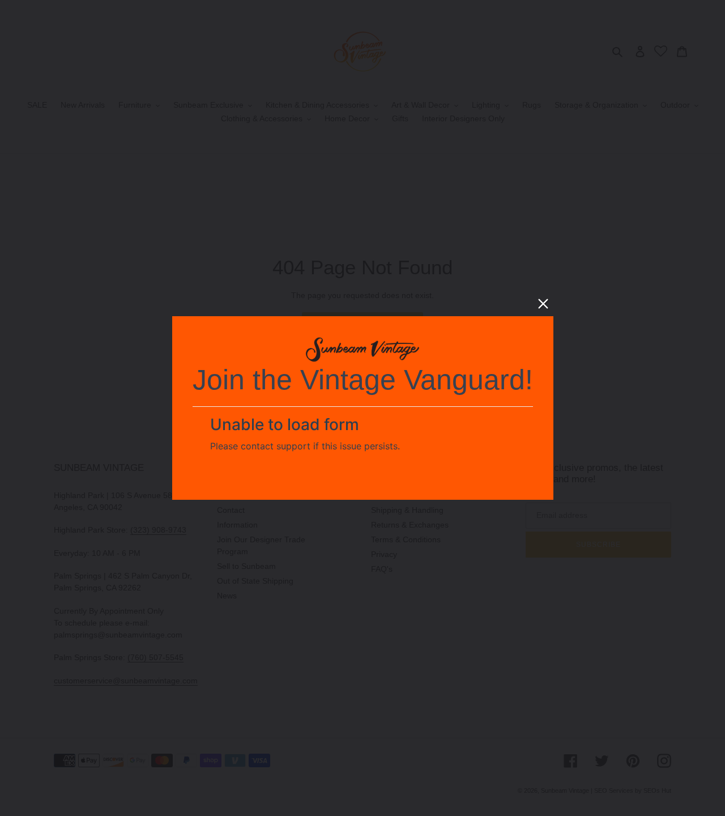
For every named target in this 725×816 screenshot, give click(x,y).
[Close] (543, 304)
